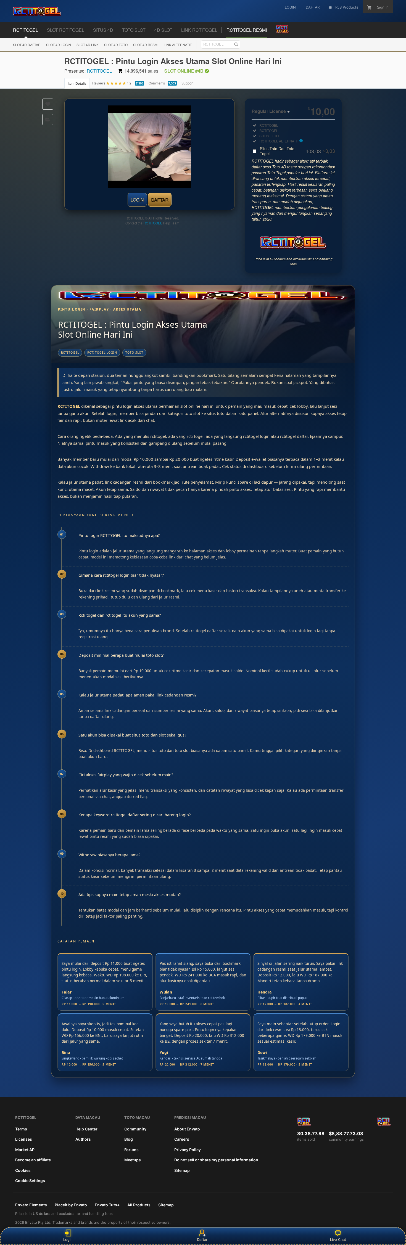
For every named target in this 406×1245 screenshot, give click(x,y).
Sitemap (182, 1170)
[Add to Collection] (47, 119)
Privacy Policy (187, 1149)
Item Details (77, 83)
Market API (25, 1149)
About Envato (187, 1129)
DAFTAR (159, 200)
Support (187, 83)
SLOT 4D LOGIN (58, 44)
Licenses (23, 1139)
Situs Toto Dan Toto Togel (297, 151)
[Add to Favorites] (47, 104)
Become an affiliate (33, 1159)
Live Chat (338, 1239)
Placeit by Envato (71, 1204)
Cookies (23, 1170)
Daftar (203, 1239)
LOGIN (137, 200)
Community (135, 1129)
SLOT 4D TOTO (116, 44)
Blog (128, 1139)
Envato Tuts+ (107, 1204)
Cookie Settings (30, 1180)
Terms (21, 1129)
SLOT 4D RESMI (145, 44)
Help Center (86, 1129)
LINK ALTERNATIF (178, 44)
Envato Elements (31, 1204)
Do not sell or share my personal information (216, 1159)
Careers (181, 1139)
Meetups (132, 1159)
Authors (83, 1139)
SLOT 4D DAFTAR (27, 44)
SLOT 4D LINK (88, 44)
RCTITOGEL (99, 71)
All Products (139, 1204)
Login (68, 1239)
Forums (131, 1149)
